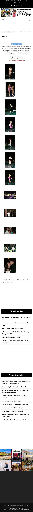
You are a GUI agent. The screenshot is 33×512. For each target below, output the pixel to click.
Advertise (13, 0)
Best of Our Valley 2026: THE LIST (11, 337)
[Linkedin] (21, 5)
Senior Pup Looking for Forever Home (12, 411)
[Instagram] (18, 5)
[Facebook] (11, 5)
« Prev (9, 279)
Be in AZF (14, 2)
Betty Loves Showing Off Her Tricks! (11, 401)
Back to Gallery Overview (8, 282)
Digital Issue (13, 505)
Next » (23, 279)
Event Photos (10, 31)
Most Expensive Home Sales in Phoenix (12, 328)
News (25, 0)
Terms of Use (15, 507)
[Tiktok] (16, 5)
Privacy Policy (9, 507)
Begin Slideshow (16, 44)
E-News (19, 2)
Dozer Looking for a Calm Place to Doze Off (14, 387)
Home (7, 0)
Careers (21, 507)
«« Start (5, 279)
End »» (28, 279)
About (8, 505)
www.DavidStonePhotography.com (16, 60)
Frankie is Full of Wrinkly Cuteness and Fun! (14, 420)
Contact (20, 0)
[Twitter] (14, 5)
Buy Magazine (20, 505)
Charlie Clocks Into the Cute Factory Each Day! (15, 404)
